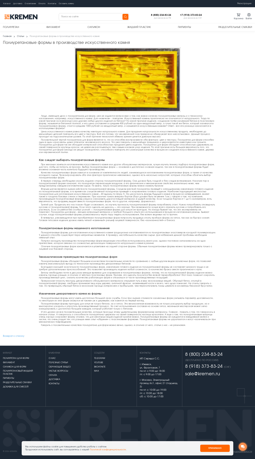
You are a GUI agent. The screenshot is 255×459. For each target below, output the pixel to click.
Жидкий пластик (139, 27)
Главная (7, 36)
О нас (52, 358)
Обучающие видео (60, 367)
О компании (30, 3)
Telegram (99, 358)
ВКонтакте (100, 367)
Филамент (53, 27)
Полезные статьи (58, 363)
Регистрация (244, 4)
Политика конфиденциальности (235, 452)
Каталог (7, 3)
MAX (96, 371)
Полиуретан (11, 27)
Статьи (20, 36)
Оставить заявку (66, 3)
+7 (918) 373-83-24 (191, 15)
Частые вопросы (58, 371)
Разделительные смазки (235, 27)
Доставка (17, 3)
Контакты (52, 3)
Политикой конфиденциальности (108, 450)
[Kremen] (21, 16)
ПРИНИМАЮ (215, 448)
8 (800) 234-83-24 (161, 15)
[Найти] (125, 17)
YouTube (98, 363)
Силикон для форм (14, 367)
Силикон (94, 27)
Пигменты (184, 27)
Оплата (41, 3)
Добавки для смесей (15, 387)
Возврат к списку (13, 336)
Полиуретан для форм (16, 358)
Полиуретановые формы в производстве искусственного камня (65, 36)
